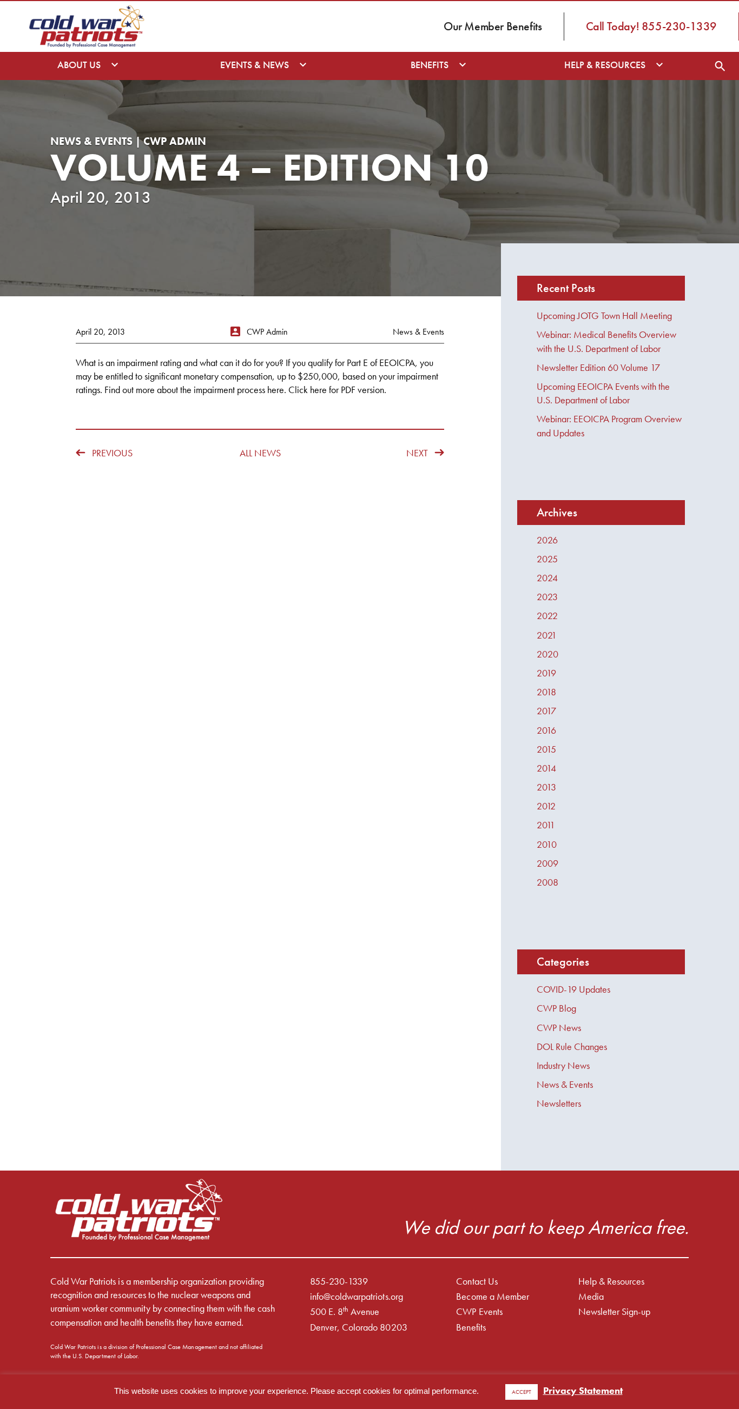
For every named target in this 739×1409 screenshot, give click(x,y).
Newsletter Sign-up (614, 1311)
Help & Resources (611, 1281)
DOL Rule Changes (572, 1046)
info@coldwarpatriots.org (356, 1296)
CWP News (559, 1027)
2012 (546, 806)
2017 (546, 710)
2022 (547, 615)
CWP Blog (556, 1008)
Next (417, 453)
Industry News (563, 1065)
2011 (546, 825)
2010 (547, 844)
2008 (547, 882)
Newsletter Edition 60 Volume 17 (598, 367)
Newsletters (559, 1103)
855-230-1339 (339, 1281)
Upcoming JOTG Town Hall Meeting (604, 315)
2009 (547, 863)
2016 (546, 730)
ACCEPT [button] (521, 1391)
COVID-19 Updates (573, 989)
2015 (546, 749)
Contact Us (476, 1281)
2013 (546, 787)
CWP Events (479, 1311)
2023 (547, 596)
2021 (547, 635)
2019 (546, 673)
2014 (546, 768)
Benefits (470, 1327)
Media (591, 1296)
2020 (547, 654)
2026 (547, 540)
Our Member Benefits (493, 26)
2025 (547, 559)
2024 (547, 577)
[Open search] (720, 66)
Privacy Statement (583, 1390)
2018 (546, 692)
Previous (112, 453)
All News (260, 453)
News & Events (565, 1084)
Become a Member (492, 1296)
